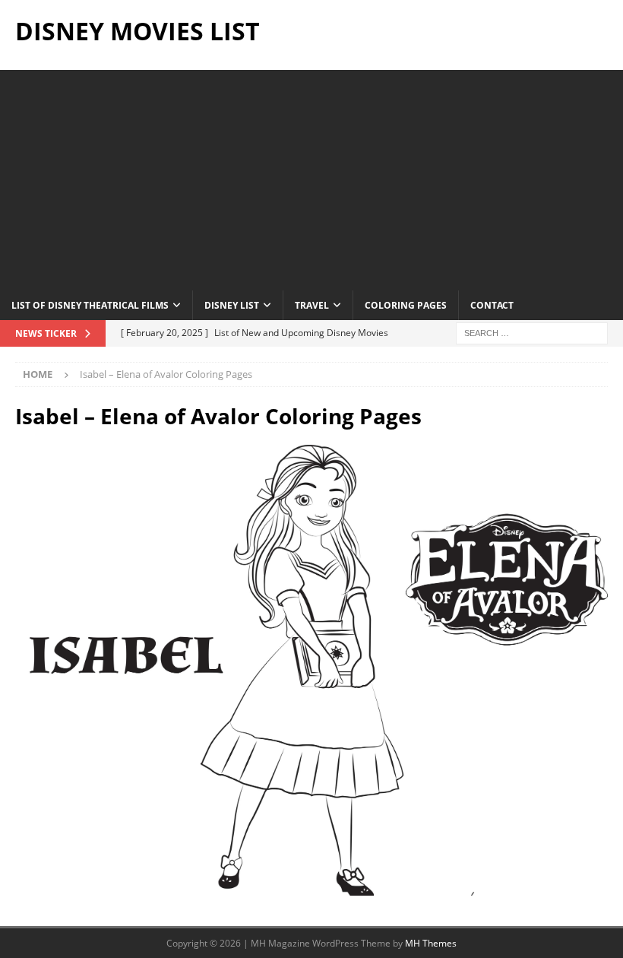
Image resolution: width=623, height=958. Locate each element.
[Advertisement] (311, 176)
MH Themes (431, 943)
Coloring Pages (406, 305)
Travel (312, 305)
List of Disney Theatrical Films (90, 305)
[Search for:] (532, 332)
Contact (492, 305)
